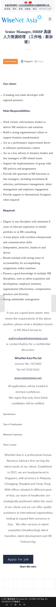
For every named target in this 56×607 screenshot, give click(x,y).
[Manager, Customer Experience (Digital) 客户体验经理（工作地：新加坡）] (2, 303)
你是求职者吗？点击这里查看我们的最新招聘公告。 (28, 5)
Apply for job (18, 559)
